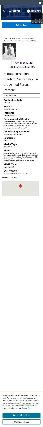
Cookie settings (25, 406)
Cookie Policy (27, 408)
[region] (21, 409)
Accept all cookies (21, 415)
